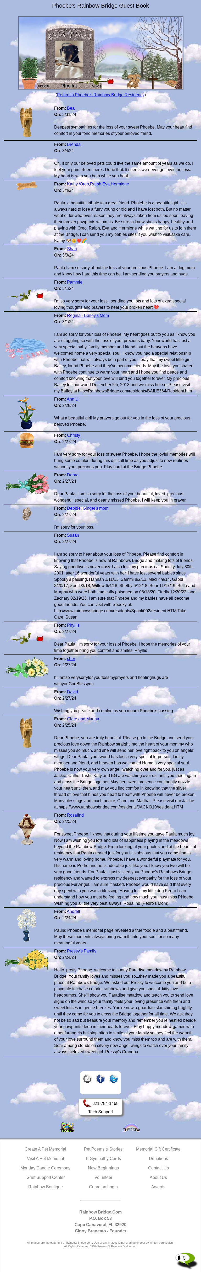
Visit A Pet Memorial (45, 1158)
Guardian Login (103, 1187)
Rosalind (75, 815)
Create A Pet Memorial (45, 1149)
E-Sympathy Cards (103, 1158)
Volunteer (103, 1177)
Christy (73, 435)
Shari (72, 249)
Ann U (73, 399)
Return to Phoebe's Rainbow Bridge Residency (100, 95)
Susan (73, 535)
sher (71, 658)
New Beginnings (103, 1168)
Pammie (74, 282)
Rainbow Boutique (45, 1187)
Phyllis (73, 625)
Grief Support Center (45, 1177)
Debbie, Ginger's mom (87, 508)
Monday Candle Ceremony (45, 1168)
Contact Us (158, 1168)
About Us (158, 1177)
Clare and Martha (83, 719)
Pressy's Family (81, 951)
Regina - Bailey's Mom (88, 315)
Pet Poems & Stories (103, 1149)
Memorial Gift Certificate (158, 1149)
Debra (73, 475)
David (72, 692)
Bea (71, 108)
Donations (158, 1158)
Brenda (74, 144)
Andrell (73, 911)
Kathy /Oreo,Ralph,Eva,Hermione (98, 184)
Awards (158, 1187)
